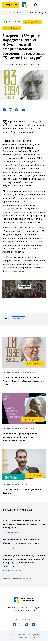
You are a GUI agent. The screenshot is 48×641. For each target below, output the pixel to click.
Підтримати (11, 5)
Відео (42, 13)
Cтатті (6, 13)
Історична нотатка (11, 21)
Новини (17, 13)
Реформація (18, 319)
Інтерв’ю (31, 13)
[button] (43, 5)
